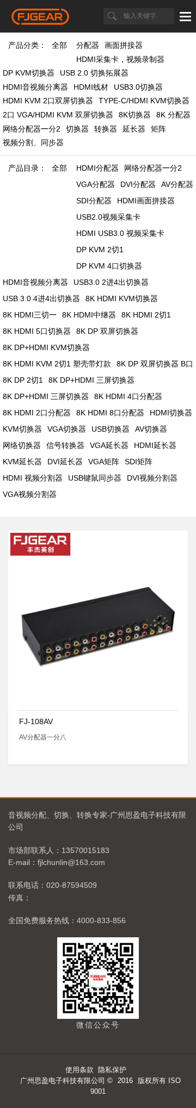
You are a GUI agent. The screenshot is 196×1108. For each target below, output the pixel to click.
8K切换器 (135, 115)
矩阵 (158, 129)
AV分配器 (177, 184)
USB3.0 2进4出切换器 (111, 282)
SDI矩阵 (138, 461)
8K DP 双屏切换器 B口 (155, 364)
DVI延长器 (65, 461)
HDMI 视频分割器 (33, 478)
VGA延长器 (109, 445)
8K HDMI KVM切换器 (121, 298)
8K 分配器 (173, 115)
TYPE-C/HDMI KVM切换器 (144, 100)
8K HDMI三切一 (30, 315)
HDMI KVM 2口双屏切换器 (48, 100)
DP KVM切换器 (28, 73)
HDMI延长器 (155, 445)
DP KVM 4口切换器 (109, 266)
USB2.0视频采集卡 (108, 217)
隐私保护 (112, 1070)
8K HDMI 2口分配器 (37, 412)
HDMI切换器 (171, 412)
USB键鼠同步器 (94, 478)
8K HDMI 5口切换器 (37, 331)
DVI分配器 (138, 184)
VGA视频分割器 (30, 494)
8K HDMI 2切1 (146, 315)
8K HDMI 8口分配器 (110, 412)
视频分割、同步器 (33, 142)
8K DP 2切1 (23, 380)
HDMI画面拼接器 (146, 200)
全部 (59, 45)
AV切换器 (151, 429)
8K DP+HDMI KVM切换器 (46, 347)
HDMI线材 (91, 87)
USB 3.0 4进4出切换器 (41, 298)
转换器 (105, 129)
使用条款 (79, 1070)
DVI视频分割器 (152, 478)
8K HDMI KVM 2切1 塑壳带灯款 (57, 364)
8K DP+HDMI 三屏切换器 (91, 380)
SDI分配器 (94, 200)
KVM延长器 (22, 461)
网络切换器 (22, 445)
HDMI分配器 (97, 168)
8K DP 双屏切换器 (107, 331)
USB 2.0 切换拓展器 (94, 73)
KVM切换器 (22, 429)
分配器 (87, 45)
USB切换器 (110, 429)
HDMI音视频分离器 (35, 87)
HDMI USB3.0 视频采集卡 (120, 233)
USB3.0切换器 (138, 87)
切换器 (77, 129)
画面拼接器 (124, 45)
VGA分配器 (95, 184)
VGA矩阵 (103, 461)
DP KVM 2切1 (100, 249)
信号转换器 (65, 445)
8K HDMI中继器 (89, 315)
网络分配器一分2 (31, 129)
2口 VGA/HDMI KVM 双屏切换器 (58, 115)
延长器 (133, 129)
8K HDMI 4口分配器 (128, 396)
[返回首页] (41, 22)
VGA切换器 (66, 429)
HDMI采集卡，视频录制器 (120, 59)
